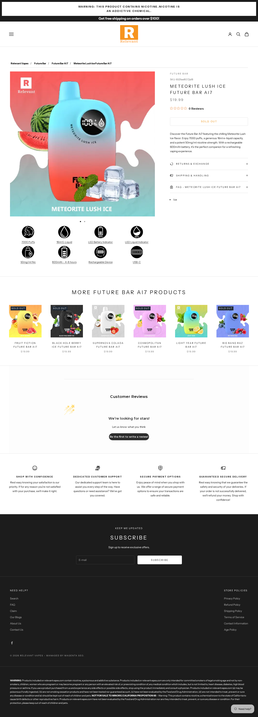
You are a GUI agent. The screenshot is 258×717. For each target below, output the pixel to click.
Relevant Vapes (20, 63)
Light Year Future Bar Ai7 (191, 345)
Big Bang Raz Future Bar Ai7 (233, 345)
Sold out (209, 121)
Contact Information (236, 623)
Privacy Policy (232, 598)
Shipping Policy (233, 611)
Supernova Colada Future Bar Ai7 (108, 345)
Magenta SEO (73, 655)
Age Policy (230, 629)
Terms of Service (234, 617)
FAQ (12, 604)
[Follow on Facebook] (12, 643)
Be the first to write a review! (129, 437)
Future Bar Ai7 (60, 63)
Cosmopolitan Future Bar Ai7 (150, 345)
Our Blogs (16, 617)
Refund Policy (232, 604)
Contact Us (16, 629)
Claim (13, 611)
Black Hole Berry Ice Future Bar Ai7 (67, 345)
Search (14, 598)
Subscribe (159, 559)
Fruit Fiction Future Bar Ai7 (25, 345)
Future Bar (40, 63)
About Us (15, 623)
